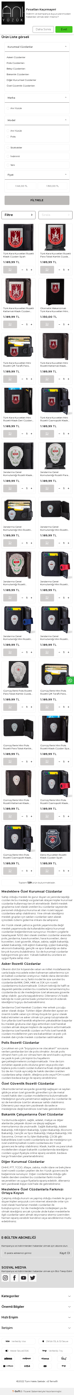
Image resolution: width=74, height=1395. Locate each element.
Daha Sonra (43, 29)
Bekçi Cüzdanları (16, 68)
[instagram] (5, 1278)
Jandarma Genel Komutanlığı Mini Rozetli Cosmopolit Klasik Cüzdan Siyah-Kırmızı (54, 583)
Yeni (12, 165)
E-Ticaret (26, 1391)
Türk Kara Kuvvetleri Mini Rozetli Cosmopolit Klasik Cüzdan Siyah (54, 419)
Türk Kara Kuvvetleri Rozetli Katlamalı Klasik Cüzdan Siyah (18, 310)
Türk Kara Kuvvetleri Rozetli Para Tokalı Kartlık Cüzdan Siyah (55, 255)
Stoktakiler (16, 147)
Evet (64, 29)
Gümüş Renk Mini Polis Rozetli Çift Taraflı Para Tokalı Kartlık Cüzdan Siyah (55, 692)
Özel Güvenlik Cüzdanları (21, 85)
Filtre (9, 215)
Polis (13, 136)
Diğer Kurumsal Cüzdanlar (21, 80)
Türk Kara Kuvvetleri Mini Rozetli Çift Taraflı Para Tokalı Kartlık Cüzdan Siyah (18, 364)
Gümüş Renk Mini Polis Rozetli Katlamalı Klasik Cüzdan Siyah (16, 802)
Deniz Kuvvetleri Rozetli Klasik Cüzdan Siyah (53, 856)
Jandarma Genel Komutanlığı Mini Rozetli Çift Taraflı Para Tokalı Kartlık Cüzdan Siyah (17, 528)
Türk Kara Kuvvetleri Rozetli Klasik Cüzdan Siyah (18, 255)
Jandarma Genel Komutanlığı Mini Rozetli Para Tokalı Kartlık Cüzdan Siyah (54, 528)
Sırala (46, 215)
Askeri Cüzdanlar (16, 57)
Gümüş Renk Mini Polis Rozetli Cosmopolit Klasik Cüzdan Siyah (17, 856)
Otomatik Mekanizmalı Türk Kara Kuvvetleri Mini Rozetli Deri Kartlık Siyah (54, 310)
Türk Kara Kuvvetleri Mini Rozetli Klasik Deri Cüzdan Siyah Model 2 (17, 419)
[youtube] (23, 1278)
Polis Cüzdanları (15, 63)
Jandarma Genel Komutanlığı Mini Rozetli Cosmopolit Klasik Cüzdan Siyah (54, 638)
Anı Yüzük (16, 108)
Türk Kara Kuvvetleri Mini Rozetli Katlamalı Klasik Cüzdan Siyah (54, 364)
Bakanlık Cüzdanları (18, 74)
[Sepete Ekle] (10, 269)
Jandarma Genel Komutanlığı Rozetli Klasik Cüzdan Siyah (17, 474)
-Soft (16, 1391)
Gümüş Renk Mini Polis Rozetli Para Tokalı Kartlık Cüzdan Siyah (17, 747)
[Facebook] (14, 1278)
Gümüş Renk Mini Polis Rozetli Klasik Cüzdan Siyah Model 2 (55, 747)
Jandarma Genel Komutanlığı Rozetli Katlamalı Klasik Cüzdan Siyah (16, 583)
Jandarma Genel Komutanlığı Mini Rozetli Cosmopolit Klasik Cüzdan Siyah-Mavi (17, 638)
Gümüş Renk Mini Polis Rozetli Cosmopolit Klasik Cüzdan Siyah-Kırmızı (54, 802)
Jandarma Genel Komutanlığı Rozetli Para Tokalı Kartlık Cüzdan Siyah (55, 474)
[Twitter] (32, 1278)
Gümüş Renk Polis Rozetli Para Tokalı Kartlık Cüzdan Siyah (17, 692)
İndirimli (15, 156)
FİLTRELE (37, 200)
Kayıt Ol (65, 1253)
